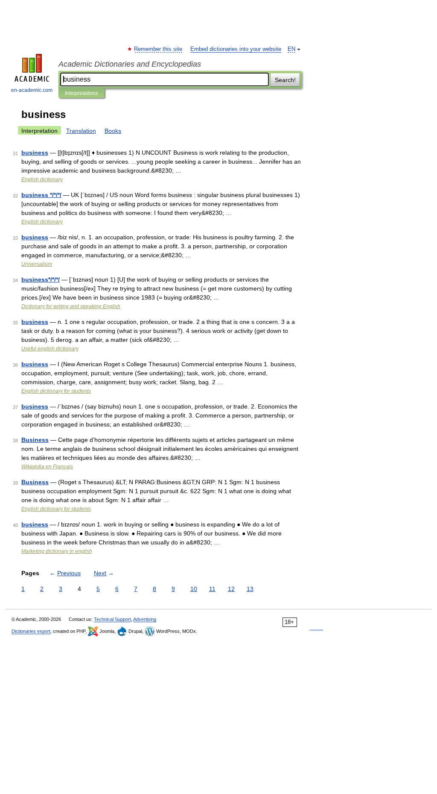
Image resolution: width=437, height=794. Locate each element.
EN (291, 49)
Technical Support (112, 619)
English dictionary (42, 179)
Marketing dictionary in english (56, 551)
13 (250, 588)
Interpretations (81, 93)
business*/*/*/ (40, 279)
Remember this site (158, 49)
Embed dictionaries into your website (235, 49)
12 (231, 588)
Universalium (36, 264)
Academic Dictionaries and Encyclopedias (129, 64)
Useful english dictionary (50, 349)
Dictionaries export (31, 631)
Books (113, 130)
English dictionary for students (56, 391)
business (34, 152)
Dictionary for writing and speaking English (70, 306)
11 (212, 588)
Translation (81, 130)
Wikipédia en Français (47, 467)
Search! (285, 79)
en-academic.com (31, 90)
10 (193, 588)
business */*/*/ (41, 194)
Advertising (144, 619)
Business (35, 439)
